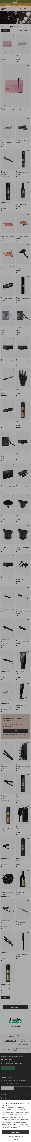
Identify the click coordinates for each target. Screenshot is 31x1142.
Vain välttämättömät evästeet (15, 1136)
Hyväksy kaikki (15, 1132)
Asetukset (15, 1139)
